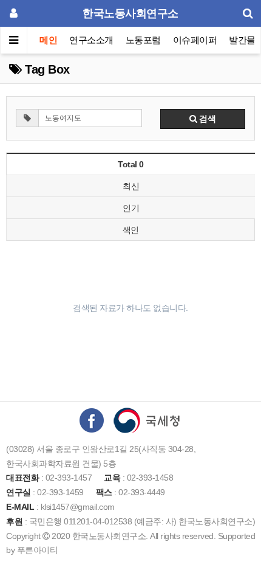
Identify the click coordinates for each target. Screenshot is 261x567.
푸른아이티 (37, 550)
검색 (206, 118)
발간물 (242, 40)
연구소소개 (91, 40)
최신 (131, 186)
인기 (131, 208)
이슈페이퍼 (195, 40)
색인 (131, 230)
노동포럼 (143, 40)
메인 (48, 40)
